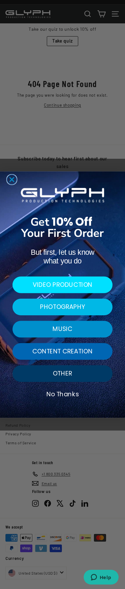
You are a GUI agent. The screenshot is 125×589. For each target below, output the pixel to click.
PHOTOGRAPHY (62, 306)
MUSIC (62, 329)
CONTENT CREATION (62, 351)
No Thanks (62, 394)
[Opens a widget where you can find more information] (101, 578)
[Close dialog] (12, 179)
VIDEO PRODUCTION (62, 284)
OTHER (62, 373)
